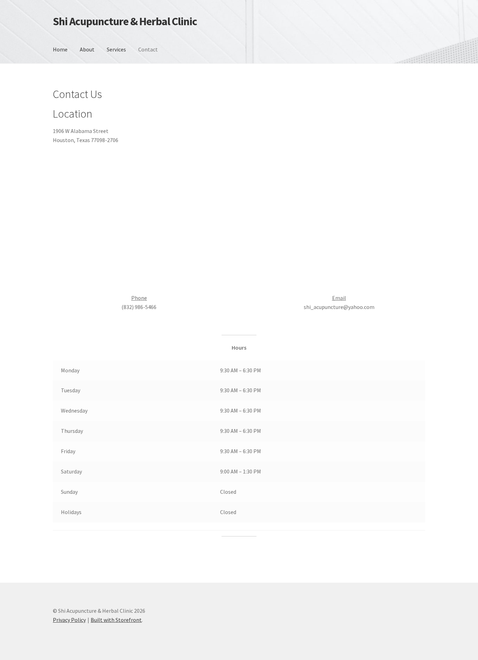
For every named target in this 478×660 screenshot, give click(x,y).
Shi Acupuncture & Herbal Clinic (125, 21)
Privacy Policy (69, 619)
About (87, 49)
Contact (148, 49)
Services (116, 49)
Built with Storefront (116, 619)
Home (60, 49)
